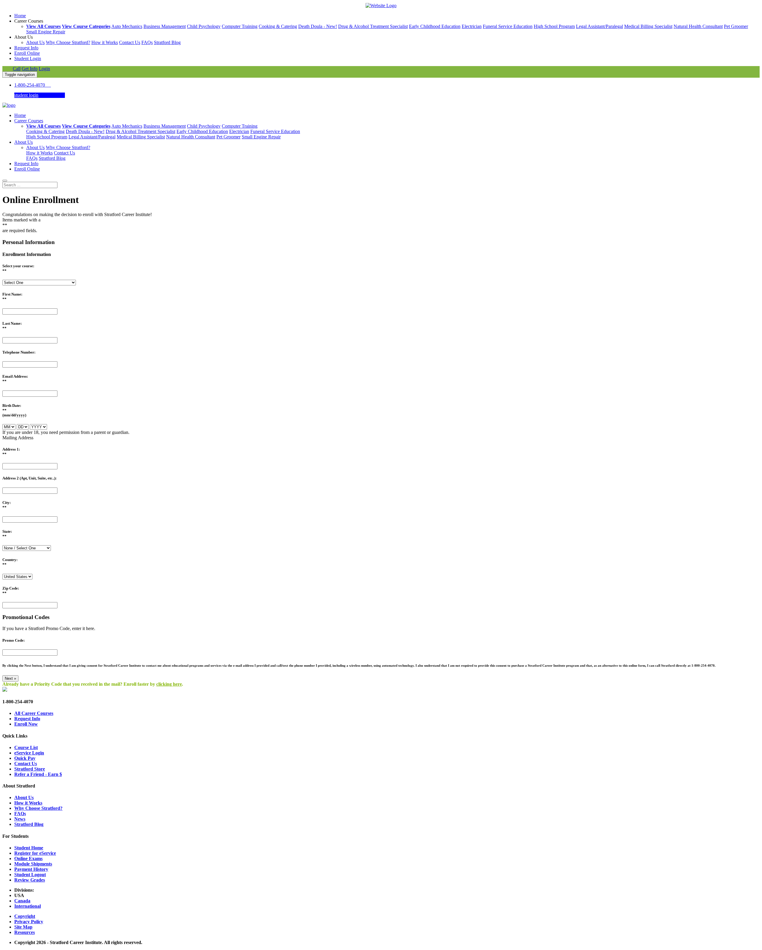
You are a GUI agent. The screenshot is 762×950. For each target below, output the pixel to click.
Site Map (23, 926)
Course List (26, 747)
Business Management (164, 26)
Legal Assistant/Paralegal (599, 26)
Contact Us (129, 42)
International (27, 906)
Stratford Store (29, 768)
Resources (24, 932)
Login (44, 68)
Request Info (26, 47)
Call (17, 68)
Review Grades (29, 879)
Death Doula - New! (317, 26)
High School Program (554, 26)
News (19, 818)
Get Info (30, 68)
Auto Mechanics (126, 26)
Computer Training (239, 26)
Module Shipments (33, 863)
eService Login (29, 752)
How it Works (104, 42)
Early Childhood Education (434, 26)
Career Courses (28, 120)
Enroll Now (26, 723)
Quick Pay (24, 758)
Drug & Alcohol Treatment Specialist (373, 26)
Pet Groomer (736, 26)
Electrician (472, 26)
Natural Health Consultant (698, 26)
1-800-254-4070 (32, 85)
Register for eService (35, 853)
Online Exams (28, 858)
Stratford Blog (167, 42)
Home (20, 15)
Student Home (28, 847)
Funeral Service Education (508, 26)
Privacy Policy (28, 921)
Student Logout (30, 874)
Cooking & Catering (278, 26)
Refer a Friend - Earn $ (38, 774)
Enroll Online (27, 53)
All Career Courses (33, 713)
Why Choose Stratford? (68, 42)
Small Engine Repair (45, 31)
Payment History (31, 869)
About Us (35, 42)
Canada (22, 900)
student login (26, 95)
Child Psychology (204, 26)
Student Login (27, 58)
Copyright (24, 916)
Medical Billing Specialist (648, 26)
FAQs (147, 42)
